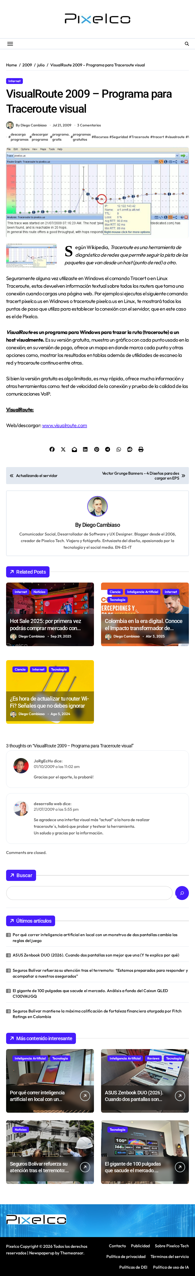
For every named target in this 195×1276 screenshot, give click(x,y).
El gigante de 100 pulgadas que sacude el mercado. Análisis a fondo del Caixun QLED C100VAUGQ (90, 993)
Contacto (117, 1245)
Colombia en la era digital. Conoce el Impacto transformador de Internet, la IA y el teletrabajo (143, 628)
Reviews (153, 1058)
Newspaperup (41, 1252)
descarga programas (19, 137)
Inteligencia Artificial (142, 592)
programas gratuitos (82, 137)
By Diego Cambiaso (31, 125)
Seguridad (120, 137)
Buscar (24, 875)
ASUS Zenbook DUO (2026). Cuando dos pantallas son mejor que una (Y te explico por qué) (96, 955)
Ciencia (115, 592)
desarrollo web (48, 803)
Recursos (34, 81)
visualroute (176, 137)
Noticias (39, 592)
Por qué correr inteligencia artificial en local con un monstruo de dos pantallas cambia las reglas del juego (95, 937)
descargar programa (40, 137)
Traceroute (140, 137)
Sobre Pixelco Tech (172, 1245)
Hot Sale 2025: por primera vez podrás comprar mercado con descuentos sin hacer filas (45, 628)
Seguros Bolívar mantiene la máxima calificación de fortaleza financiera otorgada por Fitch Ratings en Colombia (97, 1013)
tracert (158, 137)
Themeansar (71, 1252)
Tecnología (117, 600)
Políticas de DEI (133, 1267)
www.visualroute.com (64, 425)
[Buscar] (182, 893)
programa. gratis (61, 137)
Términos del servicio (170, 1256)
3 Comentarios (89, 125)
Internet (14, 81)
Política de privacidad (125, 1256)
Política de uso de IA (170, 1267)
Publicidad (140, 1245)
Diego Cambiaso (101, 525)
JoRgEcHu (43, 760)
